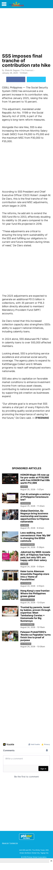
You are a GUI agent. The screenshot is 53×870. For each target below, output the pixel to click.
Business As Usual (27, 600)
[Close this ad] (51, 861)
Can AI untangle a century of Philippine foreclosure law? (35, 497)
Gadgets (24, 486)
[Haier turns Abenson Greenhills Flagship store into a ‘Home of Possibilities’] (10, 575)
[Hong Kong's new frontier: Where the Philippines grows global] (10, 594)
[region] (26, 30)
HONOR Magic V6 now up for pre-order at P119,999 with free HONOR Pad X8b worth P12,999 (35, 478)
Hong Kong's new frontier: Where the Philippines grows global (35, 593)
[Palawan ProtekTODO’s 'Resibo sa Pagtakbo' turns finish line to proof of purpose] (10, 636)
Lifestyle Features (27, 544)
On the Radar (25, 583)
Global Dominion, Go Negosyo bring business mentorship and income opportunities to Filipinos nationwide (34, 516)
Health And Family (27, 624)
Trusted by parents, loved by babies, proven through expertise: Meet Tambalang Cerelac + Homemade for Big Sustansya (35, 614)
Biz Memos (24, 525)
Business (24, 564)
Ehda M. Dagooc (12, 70)
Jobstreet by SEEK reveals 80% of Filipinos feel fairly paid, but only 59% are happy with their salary (35, 556)
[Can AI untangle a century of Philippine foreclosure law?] (10, 498)
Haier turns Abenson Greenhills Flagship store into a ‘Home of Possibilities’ (34, 575)
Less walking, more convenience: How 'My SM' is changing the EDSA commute (35, 536)
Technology (25, 503)
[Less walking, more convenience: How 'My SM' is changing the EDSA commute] (10, 536)
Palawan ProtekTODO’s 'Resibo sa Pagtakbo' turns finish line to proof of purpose (35, 636)
